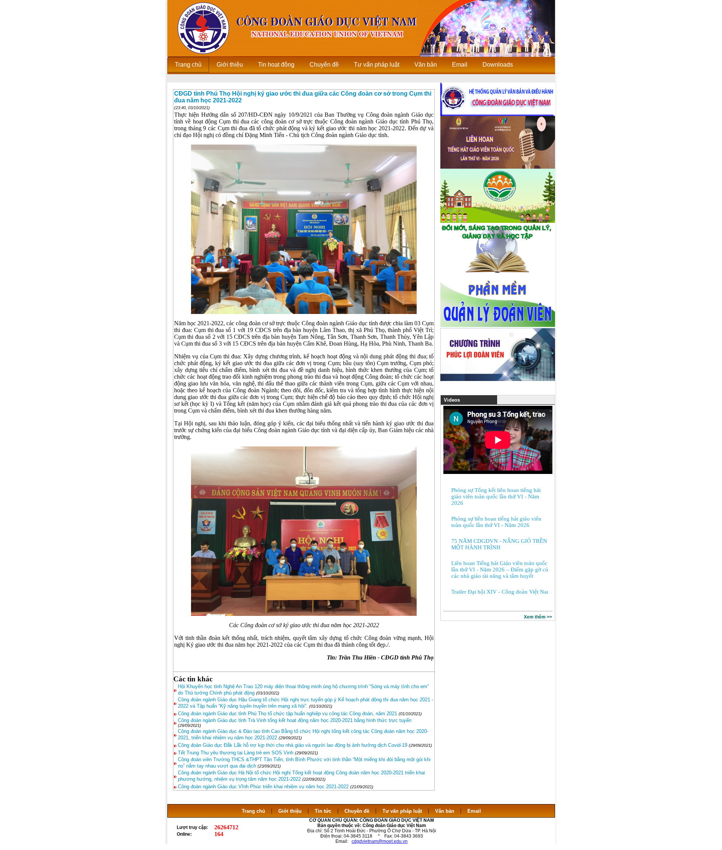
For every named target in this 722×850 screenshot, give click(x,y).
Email (474, 811)
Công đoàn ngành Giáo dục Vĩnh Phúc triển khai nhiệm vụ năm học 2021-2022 (263, 786)
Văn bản (445, 811)
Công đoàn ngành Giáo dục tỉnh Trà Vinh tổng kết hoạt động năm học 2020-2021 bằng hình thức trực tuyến (294, 720)
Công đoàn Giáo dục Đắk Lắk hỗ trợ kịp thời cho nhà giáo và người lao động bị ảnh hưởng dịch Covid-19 (292, 745)
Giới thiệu (290, 811)
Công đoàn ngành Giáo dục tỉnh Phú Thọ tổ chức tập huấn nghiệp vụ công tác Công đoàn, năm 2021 (287, 713)
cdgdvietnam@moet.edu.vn (380, 841)
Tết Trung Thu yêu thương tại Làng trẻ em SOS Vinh (235, 753)
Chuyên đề (356, 811)
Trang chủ (253, 811)
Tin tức (323, 811)
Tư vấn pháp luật (402, 811)
